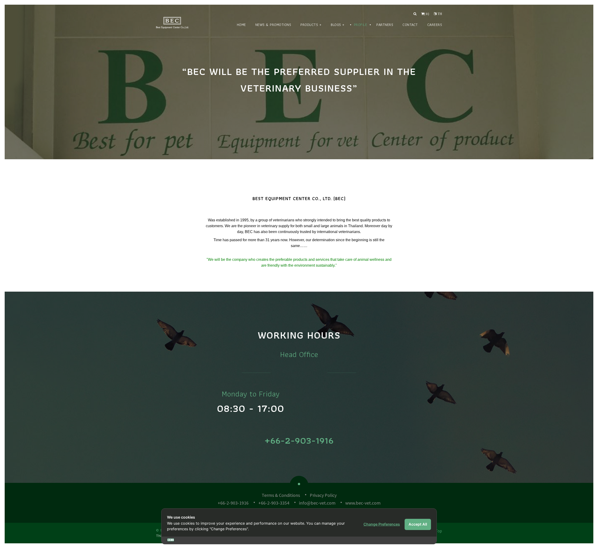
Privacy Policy (323, 495)
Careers (434, 25)
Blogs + (338, 25)
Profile (360, 25)
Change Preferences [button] (381, 524)
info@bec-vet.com (317, 503)
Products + (310, 25)
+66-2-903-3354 (273, 503)
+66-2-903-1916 (299, 440)
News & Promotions (273, 25)
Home (241, 25)
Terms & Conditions (281, 495)
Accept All (418, 524)
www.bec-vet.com (363, 503)
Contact (410, 25)
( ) (426, 14)
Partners (384, 25)
